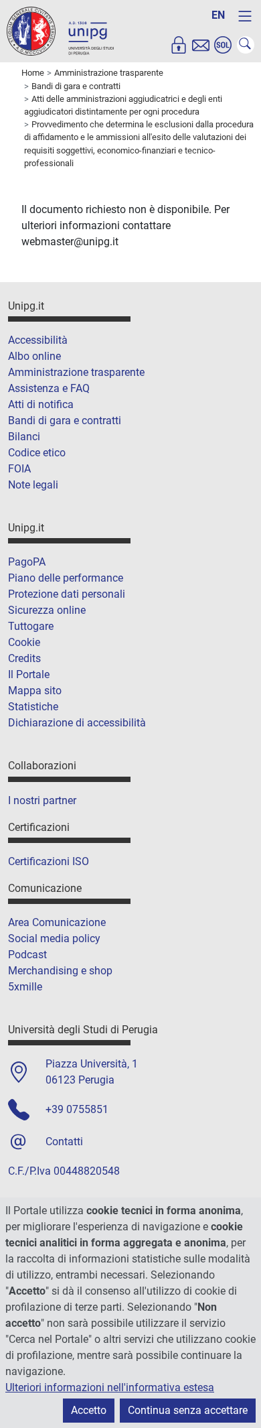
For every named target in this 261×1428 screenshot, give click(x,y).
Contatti (64, 1141)
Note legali (33, 484)
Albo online (34, 356)
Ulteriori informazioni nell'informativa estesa (109, 1387)
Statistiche (33, 706)
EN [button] (218, 15)
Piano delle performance (65, 578)
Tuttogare (31, 626)
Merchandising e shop (60, 970)
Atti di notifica (41, 404)
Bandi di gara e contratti (64, 420)
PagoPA (27, 562)
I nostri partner (42, 800)
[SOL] (223, 45)
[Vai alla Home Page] (60, 30)
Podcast (27, 954)
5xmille (25, 986)
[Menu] (245, 16)
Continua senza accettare (188, 1410)
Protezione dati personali (66, 594)
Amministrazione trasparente (76, 372)
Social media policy (54, 938)
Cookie (24, 642)
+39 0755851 (77, 1109)
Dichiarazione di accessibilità (77, 722)
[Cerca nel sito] (245, 45)
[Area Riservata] (178, 45)
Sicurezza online (47, 610)
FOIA (19, 468)
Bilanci (24, 436)
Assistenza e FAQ (49, 388)
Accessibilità (38, 340)
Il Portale (29, 674)
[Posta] (200, 45)
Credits (24, 658)
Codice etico (37, 452)
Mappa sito (35, 690)
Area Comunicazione (57, 922)
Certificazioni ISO (48, 861)
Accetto (88, 1410)
